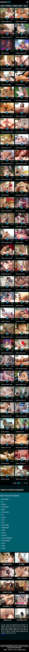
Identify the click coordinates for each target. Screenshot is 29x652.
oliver (3, 543)
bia (2, 502)
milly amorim (4, 499)
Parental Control (22, 649)
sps (2, 515)
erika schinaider (5, 540)
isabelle (3, 533)
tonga (3, 530)
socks (3, 546)
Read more (3, 634)
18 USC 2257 (10, 649)
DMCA (15, 649)
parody (3, 548)
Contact (5, 649)
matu (2, 522)
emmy (2, 509)
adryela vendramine (6, 538)
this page (9, 647)
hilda (2, 520)
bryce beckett (5, 507)
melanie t (3, 504)
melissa (3, 517)
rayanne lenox (5, 528)
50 (27, 483)
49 (24, 483)
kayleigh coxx (5, 512)
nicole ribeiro (5, 525)
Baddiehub (5, 2)
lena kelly (4, 535)
